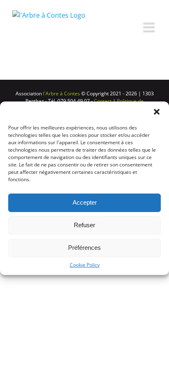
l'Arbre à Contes (61, 93)
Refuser (84, 224)
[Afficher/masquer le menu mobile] (150, 27)
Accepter (85, 202)
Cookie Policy (85, 264)
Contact (103, 100)
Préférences (84, 247)
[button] (157, 112)
